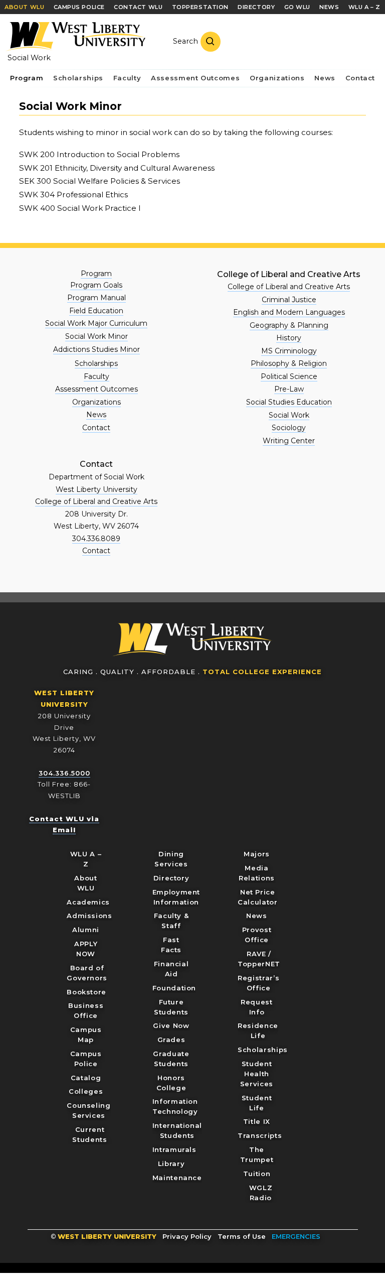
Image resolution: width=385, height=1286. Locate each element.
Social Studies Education (289, 402)
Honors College (171, 1083)
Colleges (86, 1091)
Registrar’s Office (258, 983)
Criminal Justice (289, 299)
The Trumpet (257, 1154)
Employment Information (176, 897)
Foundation (174, 988)
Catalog (86, 1078)
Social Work (29, 57)
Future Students (171, 1007)
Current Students (89, 1134)
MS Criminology (289, 350)
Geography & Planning (289, 325)
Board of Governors (87, 973)
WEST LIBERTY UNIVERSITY (107, 1236)
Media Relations (257, 873)
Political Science (289, 376)
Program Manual (96, 297)
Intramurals (174, 1149)
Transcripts (260, 1135)
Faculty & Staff (171, 921)
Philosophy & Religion (289, 363)
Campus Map (86, 1034)
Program (96, 273)
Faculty (96, 376)
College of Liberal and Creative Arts (289, 286)
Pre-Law (289, 389)
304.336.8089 (96, 538)
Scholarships (96, 363)
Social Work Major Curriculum (96, 323)
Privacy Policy (187, 1236)
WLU (192, 640)
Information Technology (175, 1106)
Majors (257, 854)
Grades (171, 1040)
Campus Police (86, 1059)
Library (171, 1164)
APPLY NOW (85, 949)
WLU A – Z (86, 859)
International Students (177, 1130)
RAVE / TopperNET (259, 959)
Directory (171, 878)
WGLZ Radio (261, 1193)
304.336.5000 (64, 773)
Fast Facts (171, 945)
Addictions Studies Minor (96, 349)
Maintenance (177, 1178)
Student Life (257, 1103)
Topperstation (200, 7)
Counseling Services (89, 1110)
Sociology (289, 427)
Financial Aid (171, 969)
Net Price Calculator (258, 897)
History (288, 337)
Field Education (96, 310)
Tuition (257, 1174)
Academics (88, 902)
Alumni (85, 930)
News (96, 414)
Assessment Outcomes (96, 389)
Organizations (96, 402)
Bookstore (86, 992)
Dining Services (170, 859)
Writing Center (289, 440)
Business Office (85, 1010)
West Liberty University (75, 37)
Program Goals (96, 285)
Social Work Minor (96, 336)
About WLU (85, 883)
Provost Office (257, 935)
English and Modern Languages (289, 312)
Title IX (256, 1121)
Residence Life (258, 1030)
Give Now (171, 1025)
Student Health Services (256, 1074)
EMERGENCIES (296, 1236)
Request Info (257, 1007)
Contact (96, 427)
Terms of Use (242, 1236)
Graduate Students (171, 1059)
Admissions (89, 916)
